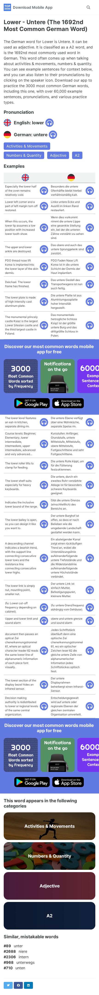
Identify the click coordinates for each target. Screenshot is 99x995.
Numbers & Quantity (23, 155)
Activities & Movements (26, 146)
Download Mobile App (32, 7)
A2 (77, 155)
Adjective (58, 155)
